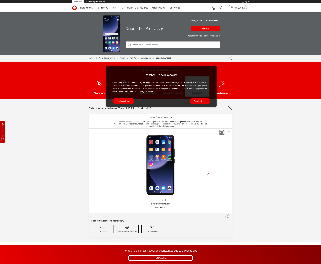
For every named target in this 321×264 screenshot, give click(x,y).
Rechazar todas (123, 101)
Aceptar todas (200, 101)
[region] (161, 86)
